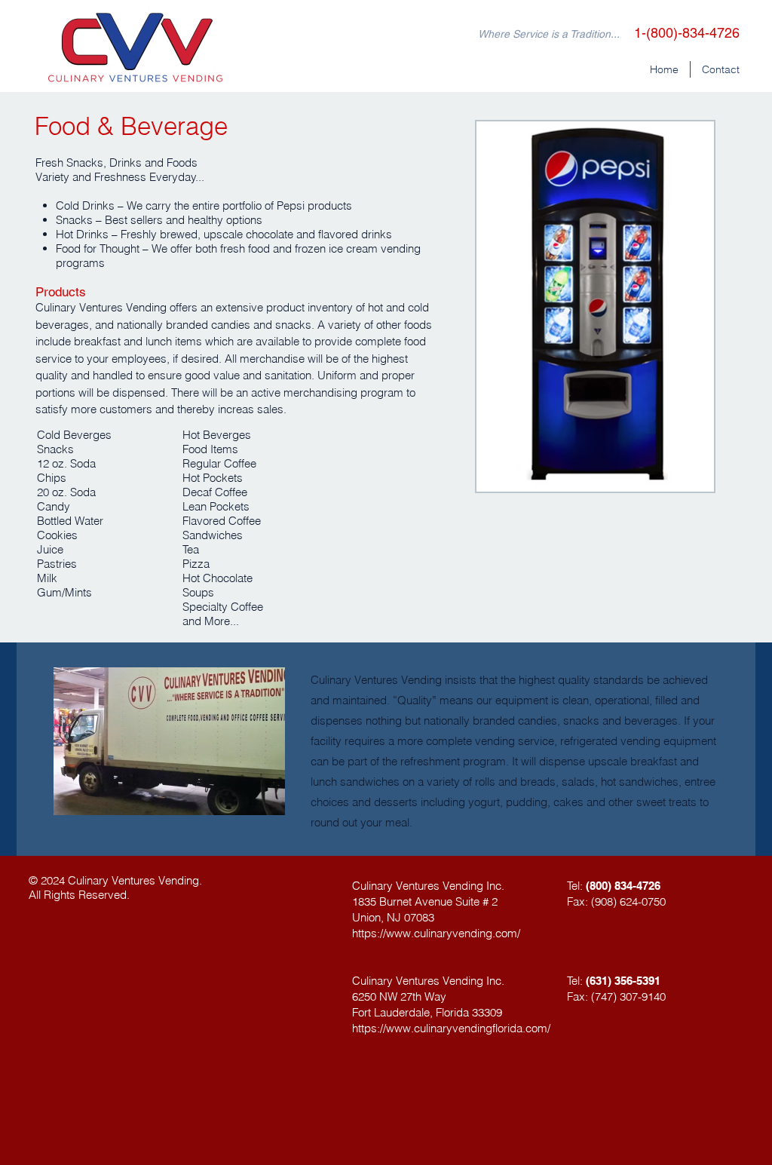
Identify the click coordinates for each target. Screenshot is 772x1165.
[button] (595, 306)
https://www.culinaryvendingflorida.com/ (451, 1028)
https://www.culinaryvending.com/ (436, 933)
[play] (682, 478)
